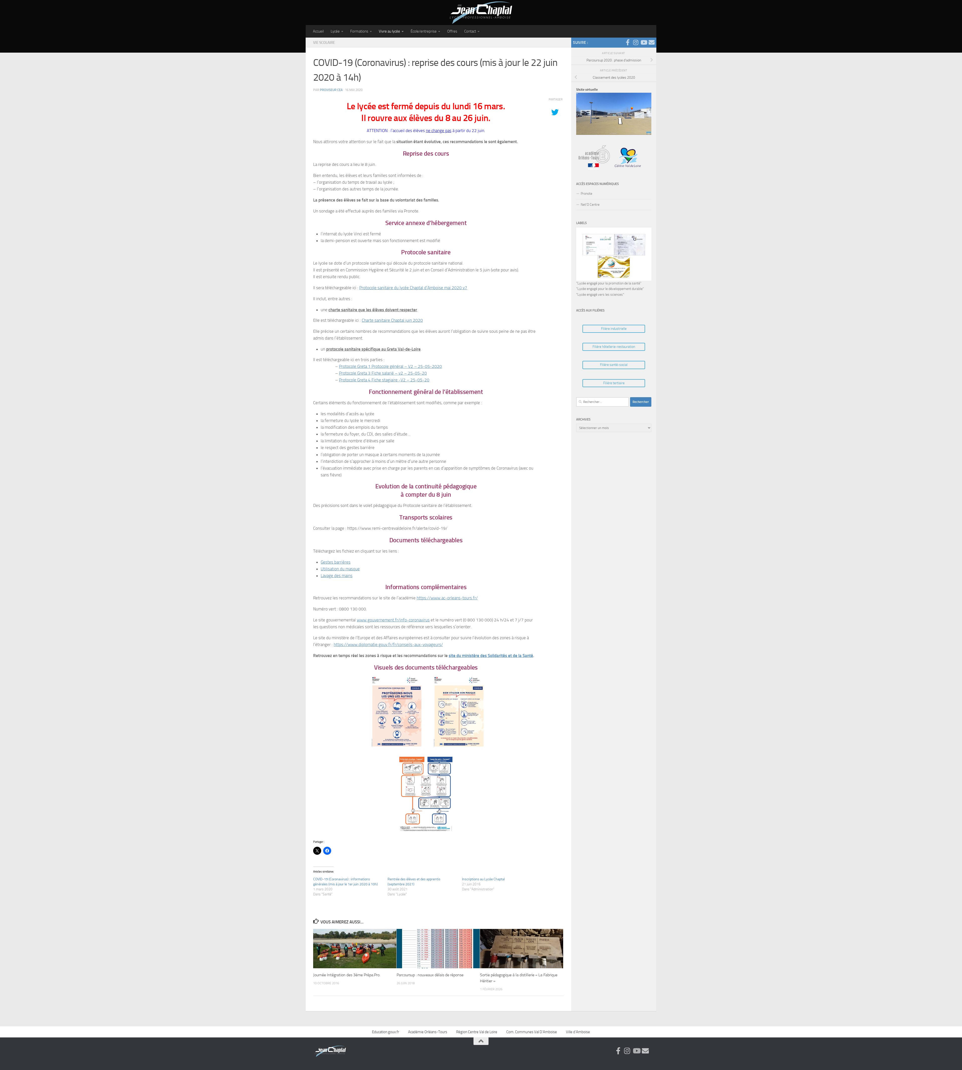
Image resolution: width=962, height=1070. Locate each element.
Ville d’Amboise (578, 1032)
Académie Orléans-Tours (427, 1032)
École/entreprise (424, 31)
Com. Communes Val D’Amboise (531, 1032)
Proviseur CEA (331, 90)
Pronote (586, 193)
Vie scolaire (324, 42)
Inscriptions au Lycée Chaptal (483, 879)
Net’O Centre (590, 204)
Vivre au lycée (389, 31)
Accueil (318, 31)
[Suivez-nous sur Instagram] (636, 42)
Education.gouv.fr (385, 1032)
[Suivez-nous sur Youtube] (644, 42)
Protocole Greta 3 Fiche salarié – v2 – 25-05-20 (383, 373)
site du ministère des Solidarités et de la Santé (491, 655)
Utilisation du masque (340, 568)
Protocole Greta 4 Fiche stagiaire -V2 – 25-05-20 (384, 379)
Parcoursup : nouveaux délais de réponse (430, 975)
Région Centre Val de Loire (476, 1032)
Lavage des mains (336, 575)
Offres (452, 31)
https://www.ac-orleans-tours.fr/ (447, 597)
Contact (470, 31)
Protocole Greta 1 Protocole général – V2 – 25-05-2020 (390, 366)
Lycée (335, 31)
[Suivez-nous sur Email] (652, 42)
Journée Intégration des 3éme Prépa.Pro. (346, 975)
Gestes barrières (335, 562)
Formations (359, 31)
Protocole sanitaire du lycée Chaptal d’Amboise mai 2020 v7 (413, 287)
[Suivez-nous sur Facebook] (628, 42)
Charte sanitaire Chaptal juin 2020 (392, 320)
